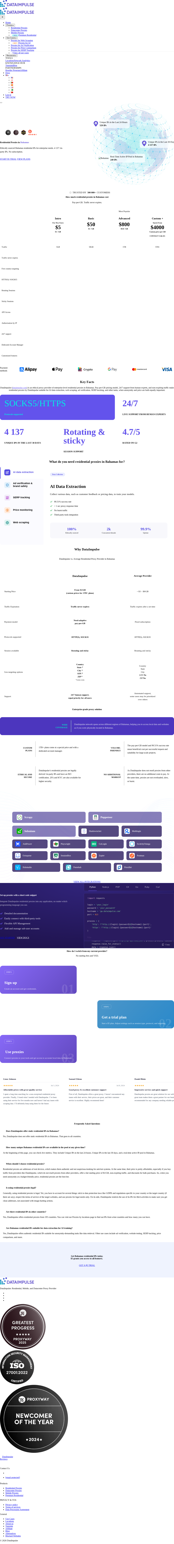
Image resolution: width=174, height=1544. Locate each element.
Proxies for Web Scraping (22, 40)
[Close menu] (2, 17)
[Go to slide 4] (90, 1113)
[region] (87, 637)
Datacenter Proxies (19, 30)
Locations (9, 60)
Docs (7, 73)
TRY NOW (10, 97)
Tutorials (9, 65)
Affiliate (23, 70)
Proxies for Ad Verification (22, 45)
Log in (8, 95)
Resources (11, 55)
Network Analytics (22, 60)
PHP (118, 887)
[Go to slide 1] (81, 1113)
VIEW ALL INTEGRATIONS (87, 882)
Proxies (10, 25)
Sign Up (58, 236)
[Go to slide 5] (93, 1113)
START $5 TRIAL (8, 159)
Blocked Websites (13, 1536)
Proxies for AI (24, 43)
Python (92, 887)
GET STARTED (7, 938)
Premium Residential (27, 35)
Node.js (105, 887)
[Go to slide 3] (87, 1113)
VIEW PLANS (23, 159)
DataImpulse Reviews (6, 1458)
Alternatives (10, 1533)
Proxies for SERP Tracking (22, 50)
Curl (158, 887)
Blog (15, 65)
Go (136, 887)
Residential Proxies (19, 28)
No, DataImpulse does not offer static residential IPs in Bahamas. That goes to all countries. (42, 1134)
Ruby (147, 887)
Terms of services (12, 1507)
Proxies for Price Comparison (23, 48)
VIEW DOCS (23, 938)
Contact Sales (157, 236)
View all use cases (21, 53)
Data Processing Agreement (17, 1509)
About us (9, 1524)
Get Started (91, 236)
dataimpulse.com (19, 388)
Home (8, 22)
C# (127, 887)
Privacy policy (11, 1505)
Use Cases (11, 38)
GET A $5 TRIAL (87, 1265)
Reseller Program (12, 70)
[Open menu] (1, 102)
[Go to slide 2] (83, 1113)
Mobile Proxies (17, 33)
